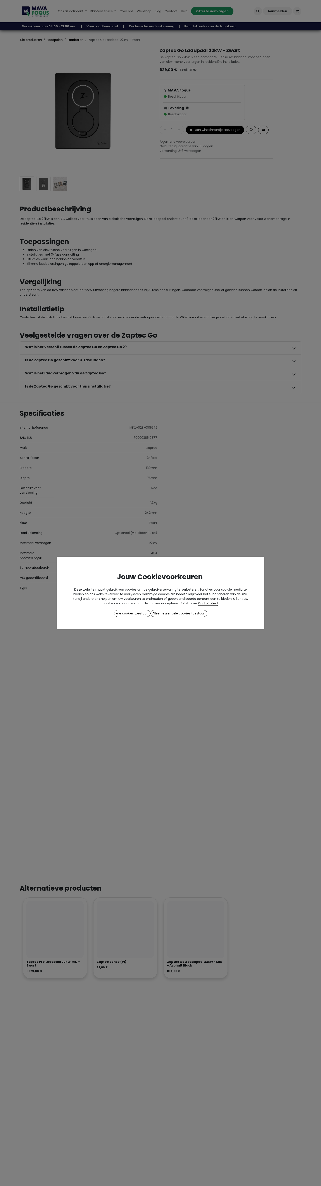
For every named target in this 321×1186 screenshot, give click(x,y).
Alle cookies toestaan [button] (132, 613)
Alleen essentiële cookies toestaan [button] (178, 613)
